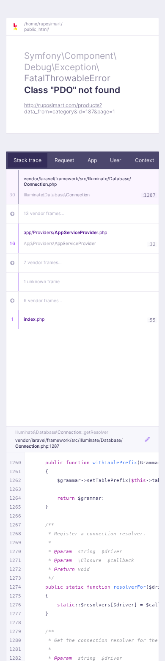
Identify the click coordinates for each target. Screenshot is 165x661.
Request (64, 160)
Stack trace (27, 160)
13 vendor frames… (44, 213)
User (115, 160)
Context (144, 160)
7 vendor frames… (43, 262)
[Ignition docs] (18, 26)
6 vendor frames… (43, 300)
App (92, 160)
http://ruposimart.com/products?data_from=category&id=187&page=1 (69, 108)
